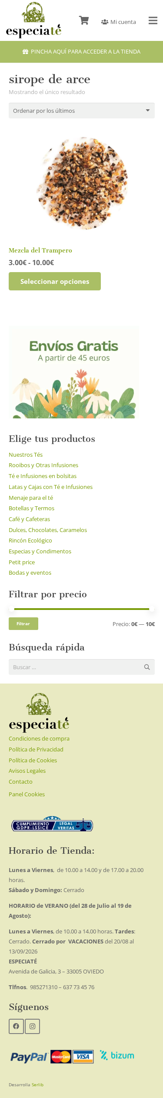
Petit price (22, 562)
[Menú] (153, 20)
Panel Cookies (27, 794)
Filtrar (23, 623)
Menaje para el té (31, 498)
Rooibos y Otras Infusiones (43, 465)
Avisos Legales (27, 771)
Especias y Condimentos (40, 551)
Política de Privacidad (36, 749)
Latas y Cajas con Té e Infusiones (51, 487)
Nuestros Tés (26, 454)
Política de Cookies (33, 760)
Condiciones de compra (39, 738)
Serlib (37, 1084)
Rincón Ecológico (30, 540)
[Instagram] (32, 1026)
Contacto (21, 781)
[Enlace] (34, 20)
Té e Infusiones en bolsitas (43, 476)
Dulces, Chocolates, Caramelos (48, 530)
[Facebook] (16, 1026)
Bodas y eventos (30, 572)
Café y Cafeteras (29, 519)
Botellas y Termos (31, 508)
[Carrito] (83, 20)
